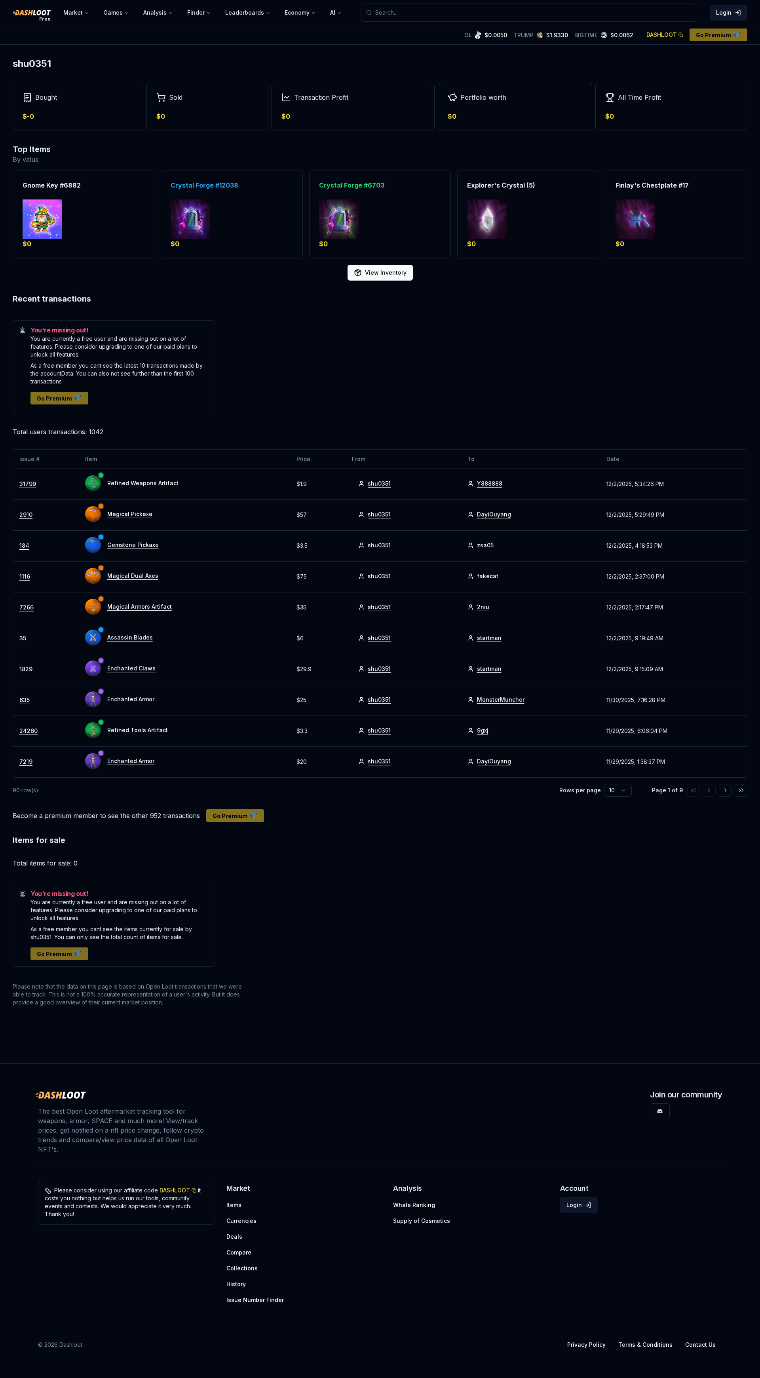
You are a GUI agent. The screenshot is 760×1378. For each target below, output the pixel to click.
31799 (27, 483)
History (236, 1284)
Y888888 (489, 483)
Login (724, 12)
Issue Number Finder (255, 1299)
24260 (28, 730)
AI (332, 12)
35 (22, 638)
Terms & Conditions (645, 1344)
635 (24, 700)
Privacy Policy (586, 1344)
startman (489, 637)
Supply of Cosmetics (421, 1220)
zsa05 (485, 545)
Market (73, 12)
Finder (196, 12)
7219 (25, 761)
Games (113, 12)
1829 (25, 669)
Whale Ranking (414, 1204)
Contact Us (700, 1344)
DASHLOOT (661, 34)
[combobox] (533, 12)
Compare (238, 1252)
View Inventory (386, 272)
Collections (242, 1268)
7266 (26, 607)
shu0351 (379, 483)
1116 (24, 576)
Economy (297, 12)
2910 (25, 514)
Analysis (155, 12)
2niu (483, 607)
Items (233, 1204)
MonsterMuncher (500, 699)
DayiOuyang (494, 514)
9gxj (482, 730)
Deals (234, 1236)
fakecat (487, 576)
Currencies (241, 1220)
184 (24, 545)
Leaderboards (244, 12)
